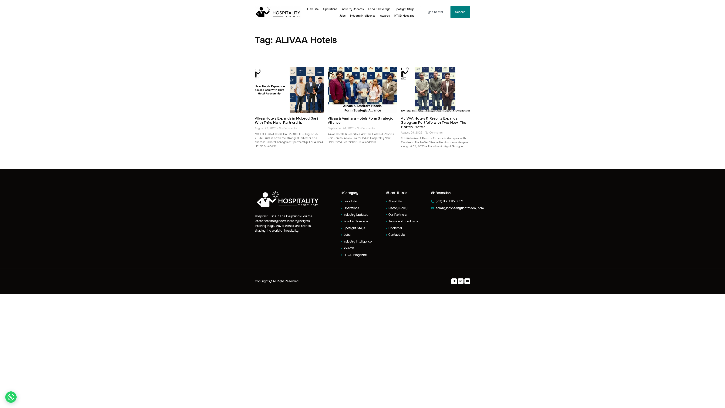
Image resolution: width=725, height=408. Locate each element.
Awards (385, 15)
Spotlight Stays (405, 9)
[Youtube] (467, 281)
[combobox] (434, 12)
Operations (330, 9)
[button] (11, 397)
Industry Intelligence (363, 15)
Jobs (342, 15)
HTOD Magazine (404, 15)
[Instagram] (461, 281)
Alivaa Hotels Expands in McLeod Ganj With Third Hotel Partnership (286, 120)
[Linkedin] (454, 281)
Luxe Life (313, 9)
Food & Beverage (379, 9)
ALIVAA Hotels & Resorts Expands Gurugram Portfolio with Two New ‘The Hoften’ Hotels (433, 122)
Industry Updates (353, 9)
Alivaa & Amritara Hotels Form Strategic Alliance (360, 120)
